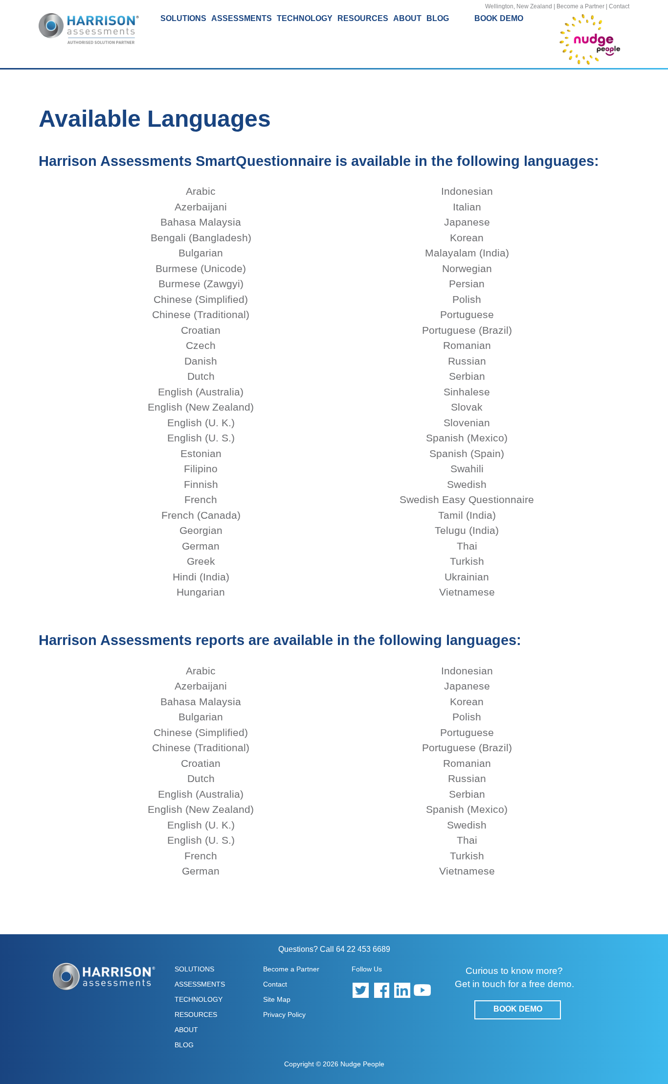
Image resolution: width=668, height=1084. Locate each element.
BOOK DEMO (498, 18)
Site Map (276, 999)
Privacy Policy (284, 1014)
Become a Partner (580, 6)
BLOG (437, 18)
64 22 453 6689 (363, 949)
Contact (619, 6)
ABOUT (186, 1030)
